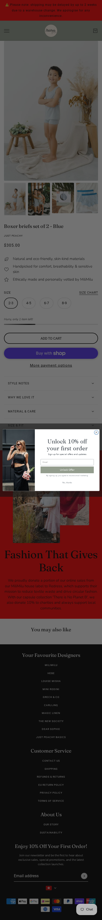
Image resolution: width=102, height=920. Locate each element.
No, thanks (67, 482)
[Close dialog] (96, 432)
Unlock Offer (67, 469)
